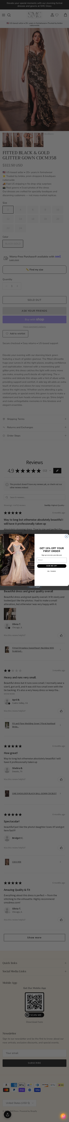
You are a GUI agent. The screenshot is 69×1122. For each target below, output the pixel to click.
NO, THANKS (51, 571)
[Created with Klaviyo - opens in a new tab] (34, 587)
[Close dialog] (66, 536)
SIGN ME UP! (51, 566)
